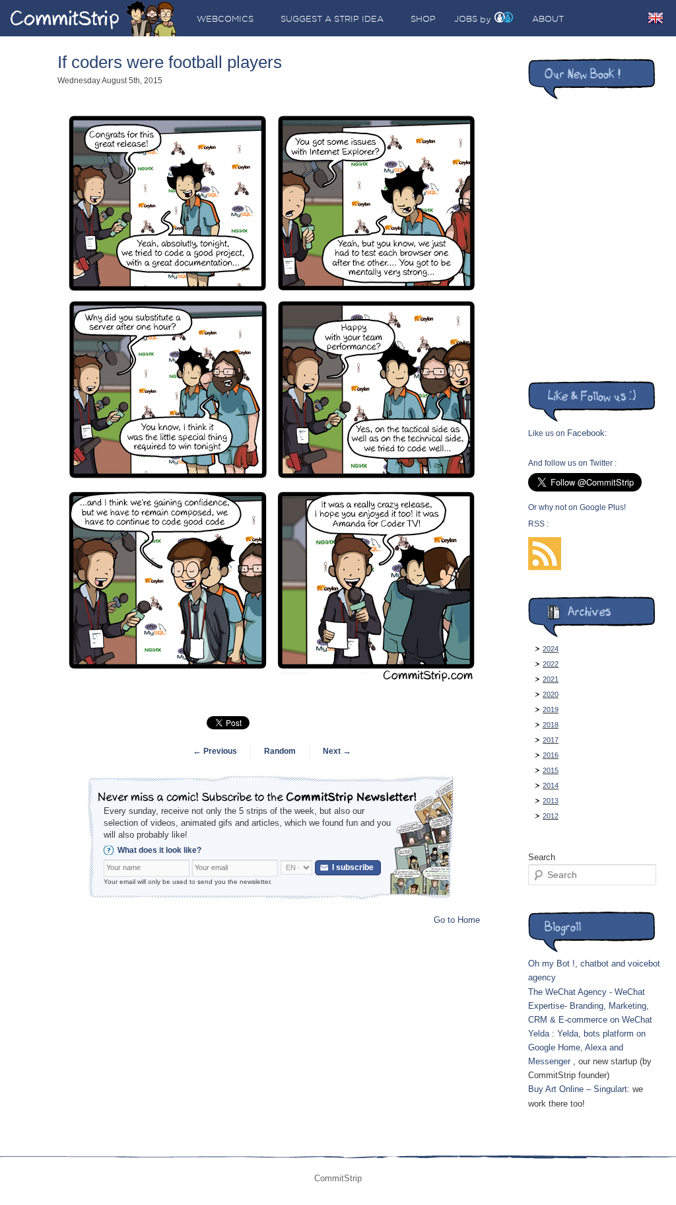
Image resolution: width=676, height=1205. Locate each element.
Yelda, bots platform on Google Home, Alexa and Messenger (587, 1047)
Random (280, 751)
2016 (550, 755)
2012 (550, 816)
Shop (423, 18)
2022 (550, 664)
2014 (550, 785)
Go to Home (457, 920)
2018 (550, 725)
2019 (550, 709)
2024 (550, 649)
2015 (550, 770)
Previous (215, 751)
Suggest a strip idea (332, 18)
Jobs (465, 18)
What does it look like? (159, 850)
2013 (550, 801)
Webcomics (225, 18)
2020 (550, 694)
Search (541, 857)
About (548, 18)
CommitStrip (94, 18)
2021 (550, 679)
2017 (550, 740)
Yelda (538, 1034)
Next (337, 751)
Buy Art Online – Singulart (577, 1089)
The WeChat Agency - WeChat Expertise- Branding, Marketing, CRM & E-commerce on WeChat (590, 1006)
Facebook (586, 433)
